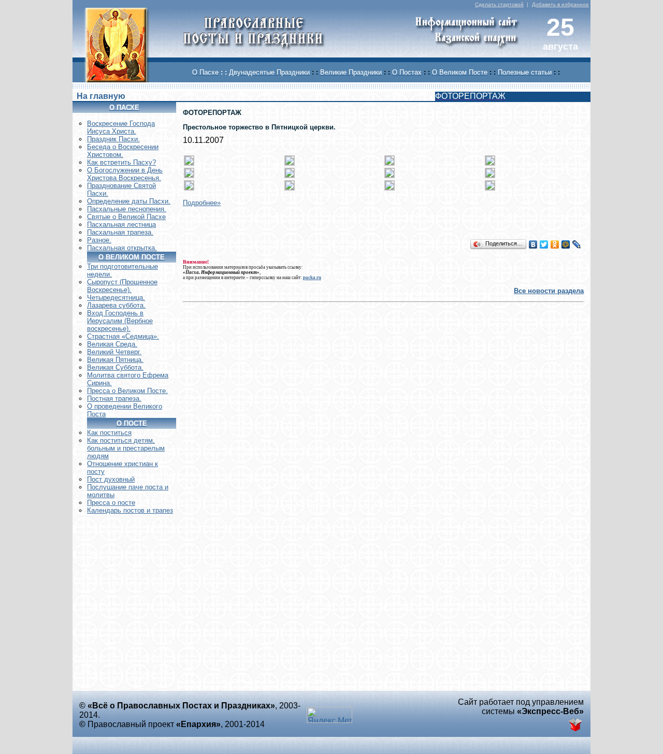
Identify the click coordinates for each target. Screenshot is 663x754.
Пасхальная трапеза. (120, 232)
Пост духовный (111, 479)
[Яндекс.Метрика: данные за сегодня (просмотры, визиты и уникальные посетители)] (329, 715)
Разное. (99, 240)
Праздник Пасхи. (113, 139)
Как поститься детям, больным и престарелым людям (126, 448)
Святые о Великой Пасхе (126, 217)
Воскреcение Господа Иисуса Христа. (121, 127)
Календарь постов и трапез (130, 510)
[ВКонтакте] (533, 244)
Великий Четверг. (114, 352)
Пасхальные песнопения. (126, 209)
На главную (101, 96)
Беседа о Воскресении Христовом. (122, 150)
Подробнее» (202, 203)
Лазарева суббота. (116, 305)
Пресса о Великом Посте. (127, 391)
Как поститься (109, 433)
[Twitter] (544, 244)
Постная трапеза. (114, 398)
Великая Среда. (112, 344)
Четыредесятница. (116, 297)
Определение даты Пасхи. (128, 201)
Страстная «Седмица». (123, 336)
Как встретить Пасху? (121, 162)
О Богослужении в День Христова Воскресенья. (125, 174)
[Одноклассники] (555, 244)
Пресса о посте (111, 502)
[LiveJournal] (576, 244)
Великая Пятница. (115, 360)
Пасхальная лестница (121, 224)
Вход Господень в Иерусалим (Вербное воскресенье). (120, 320)
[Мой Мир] (565, 244)
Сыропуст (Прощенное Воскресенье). (122, 286)
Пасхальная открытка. (122, 248)
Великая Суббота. (115, 367)
